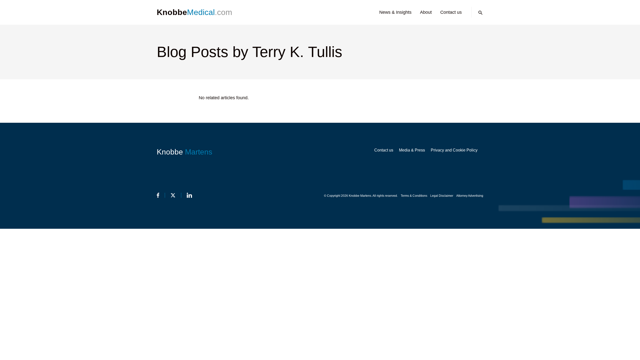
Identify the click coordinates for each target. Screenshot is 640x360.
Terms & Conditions (414, 196)
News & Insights (395, 12)
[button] (480, 13)
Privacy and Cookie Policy (454, 150)
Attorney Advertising (469, 196)
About (426, 12)
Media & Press (412, 150)
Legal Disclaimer (441, 196)
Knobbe (184, 152)
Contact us (451, 12)
